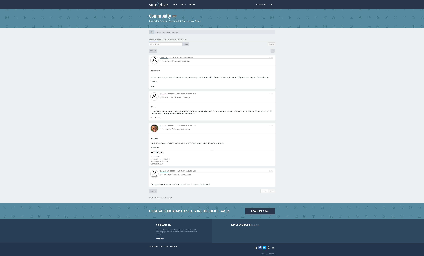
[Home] (151, 32)
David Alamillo (166, 129)
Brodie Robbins (167, 97)
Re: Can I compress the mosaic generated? (178, 93)
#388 (271, 57)
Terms (167, 247)
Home (175, 4)
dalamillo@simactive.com (159, 161)
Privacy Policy (153, 247)
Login (271, 4)
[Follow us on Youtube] (268, 247)
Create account (261, 4)
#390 (271, 125)
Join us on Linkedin (245, 224)
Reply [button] (154, 51)
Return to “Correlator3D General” (161, 198)
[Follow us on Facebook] (260, 247)
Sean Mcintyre (166, 61)
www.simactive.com (157, 163)
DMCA (161, 247)
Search (191, 4)
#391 (271, 171)
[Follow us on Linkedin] (255, 247)
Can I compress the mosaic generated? (168, 39)
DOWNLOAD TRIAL (260, 211)
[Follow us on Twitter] (264, 247)
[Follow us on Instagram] (273, 247)
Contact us (173, 247)
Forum (182, 4)
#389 (271, 93)
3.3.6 (174, 16)
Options (264, 191)
